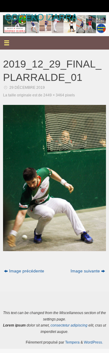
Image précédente (26, 271)
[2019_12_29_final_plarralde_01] (54, 178)
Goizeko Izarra (41, 17)
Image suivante (85, 271)
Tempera (72, 342)
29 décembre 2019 (27, 87)
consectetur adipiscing (69, 325)
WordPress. (93, 342)
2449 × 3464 (53, 95)
